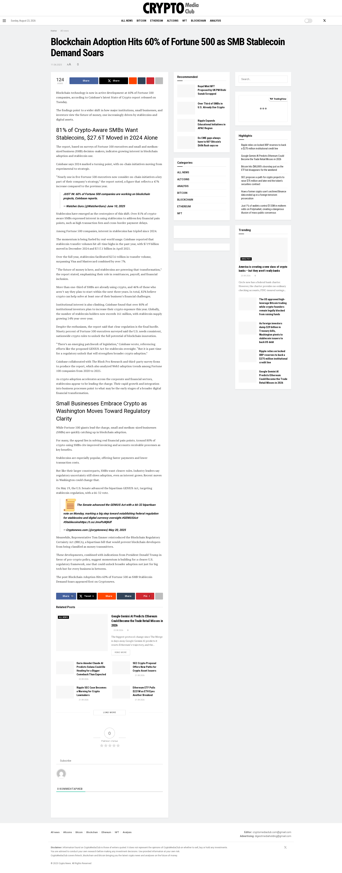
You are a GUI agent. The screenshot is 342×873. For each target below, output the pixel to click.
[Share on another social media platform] (159, 80)
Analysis (215, 20)
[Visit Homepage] (171, 8)
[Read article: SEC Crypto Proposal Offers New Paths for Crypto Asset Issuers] (121, 667)
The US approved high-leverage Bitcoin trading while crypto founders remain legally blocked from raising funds (273, 307)
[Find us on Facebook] (318, 20)
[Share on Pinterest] (150, 80)
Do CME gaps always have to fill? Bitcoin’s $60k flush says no (209, 141)
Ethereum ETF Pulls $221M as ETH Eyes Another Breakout (144, 691)
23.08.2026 (118, 630)
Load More (109, 712)
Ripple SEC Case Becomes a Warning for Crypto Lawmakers (91, 691)
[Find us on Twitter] (324, 20)
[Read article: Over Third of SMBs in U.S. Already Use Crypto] (186, 108)
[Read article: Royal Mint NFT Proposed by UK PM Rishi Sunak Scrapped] (186, 91)
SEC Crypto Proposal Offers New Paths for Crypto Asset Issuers (144, 667)
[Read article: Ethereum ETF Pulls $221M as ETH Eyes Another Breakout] (121, 692)
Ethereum (156, 20)
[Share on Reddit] (133, 80)
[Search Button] (338, 20)
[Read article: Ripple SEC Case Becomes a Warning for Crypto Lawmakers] (65, 692)
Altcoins (172, 20)
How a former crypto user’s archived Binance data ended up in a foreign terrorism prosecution (263, 195)
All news (127, 20)
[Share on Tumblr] (142, 80)
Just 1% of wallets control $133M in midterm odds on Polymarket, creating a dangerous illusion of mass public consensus (263, 209)
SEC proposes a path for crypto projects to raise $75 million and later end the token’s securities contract (262, 181)
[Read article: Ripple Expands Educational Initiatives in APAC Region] (186, 125)
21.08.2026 (139, 675)
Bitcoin (141, 20)
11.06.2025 (56, 64)
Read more (122, 652)
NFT (184, 20)
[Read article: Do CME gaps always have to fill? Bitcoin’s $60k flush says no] (186, 142)
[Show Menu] (4, 20)
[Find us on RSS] (331, 20)
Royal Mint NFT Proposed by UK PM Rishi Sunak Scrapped (212, 90)
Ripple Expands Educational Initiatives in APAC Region (212, 124)
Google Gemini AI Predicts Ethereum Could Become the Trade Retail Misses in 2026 (137, 620)
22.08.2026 (83, 679)
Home (54, 31)
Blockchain (198, 20)
